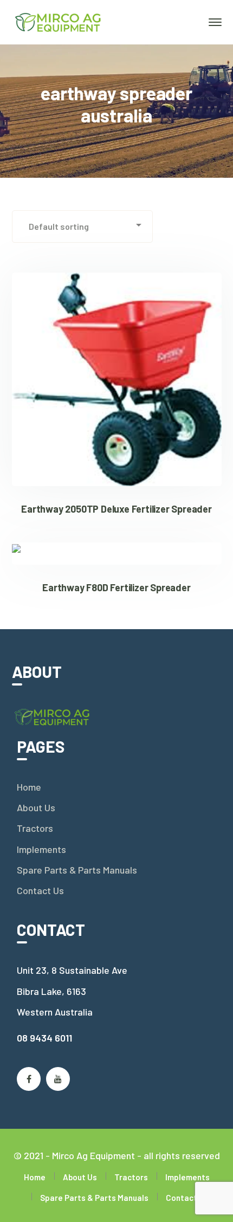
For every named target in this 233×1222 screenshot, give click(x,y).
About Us (36, 807)
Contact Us (40, 890)
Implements (41, 849)
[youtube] (58, 1079)
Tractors (35, 828)
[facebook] (29, 1079)
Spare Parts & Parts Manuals (77, 870)
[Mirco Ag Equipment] (59, 21)
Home (29, 787)
